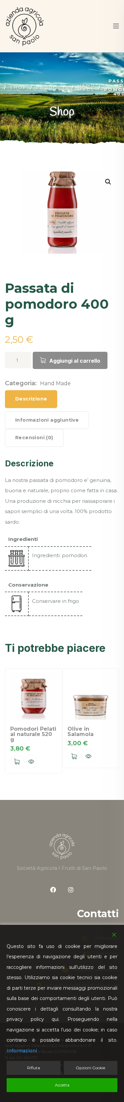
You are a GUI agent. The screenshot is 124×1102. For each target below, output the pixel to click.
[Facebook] (53, 890)
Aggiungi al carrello (74, 360)
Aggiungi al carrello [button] (16, 761)
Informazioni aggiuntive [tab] (47, 420)
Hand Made (55, 383)
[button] (108, 182)
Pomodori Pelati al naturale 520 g (33, 734)
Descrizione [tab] (31, 399)
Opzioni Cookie (90, 1067)
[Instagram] (71, 890)
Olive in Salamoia (80, 731)
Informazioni (22, 1051)
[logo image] (25, 26)
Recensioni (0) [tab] (34, 438)
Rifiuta (33, 1067)
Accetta (62, 1084)
